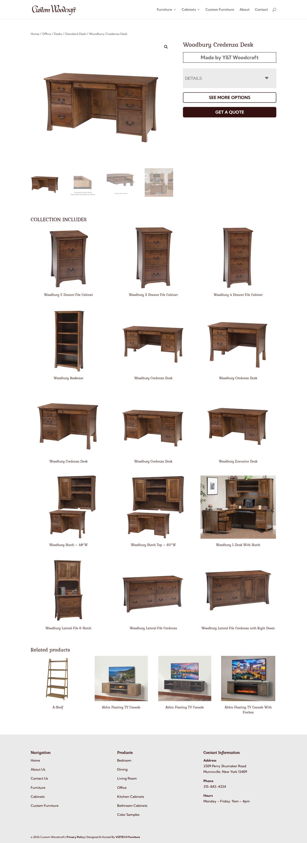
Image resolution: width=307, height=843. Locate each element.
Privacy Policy (76, 837)
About (245, 10)
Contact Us (39, 778)
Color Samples (128, 814)
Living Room (127, 778)
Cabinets (189, 10)
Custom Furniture (220, 10)
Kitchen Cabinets (130, 796)
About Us (38, 769)
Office (46, 34)
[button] (166, 47)
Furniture (164, 10)
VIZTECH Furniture (127, 837)
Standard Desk (75, 34)
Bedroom (124, 760)
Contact (261, 10)
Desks (58, 34)
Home (35, 34)
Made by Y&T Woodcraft (230, 57)
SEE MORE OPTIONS (229, 97)
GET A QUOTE (229, 112)
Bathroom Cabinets (132, 805)
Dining (122, 769)
